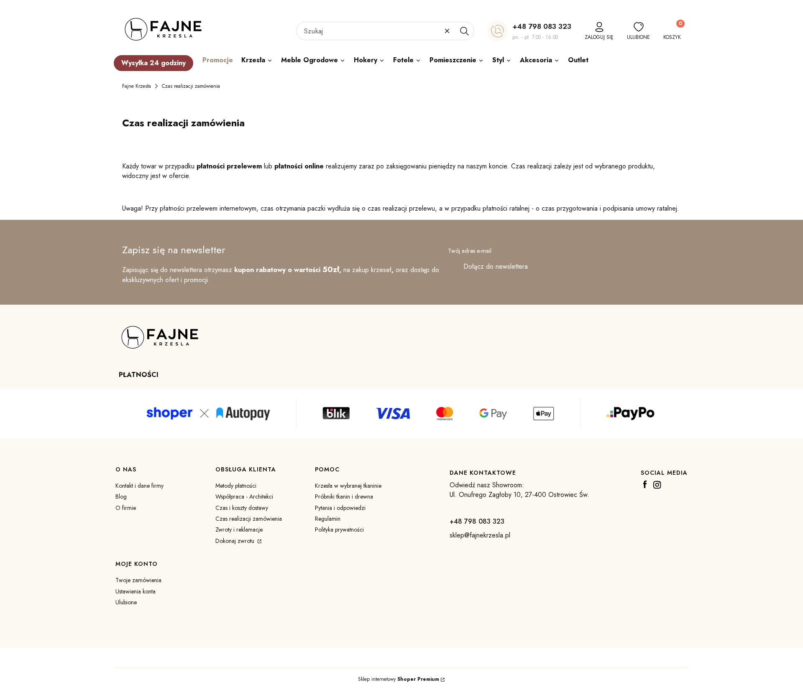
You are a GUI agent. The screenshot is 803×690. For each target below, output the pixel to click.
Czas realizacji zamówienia (248, 518)
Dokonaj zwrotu (235, 541)
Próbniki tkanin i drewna (344, 496)
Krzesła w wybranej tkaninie (348, 485)
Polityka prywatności (339, 529)
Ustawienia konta (135, 591)
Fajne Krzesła (136, 86)
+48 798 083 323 (541, 26)
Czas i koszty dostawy (241, 508)
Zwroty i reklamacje (239, 529)
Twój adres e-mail (469, 251)
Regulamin (327, 518)
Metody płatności (235, 485)
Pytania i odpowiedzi (340, 508)
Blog (121, 496)
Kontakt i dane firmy (139, 485)
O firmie (125, 508)
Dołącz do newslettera (495, 266)
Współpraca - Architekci (244, 496)
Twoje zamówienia (138, 580)
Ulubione (126, 602)
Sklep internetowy (398, 679)
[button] (464, 31)
